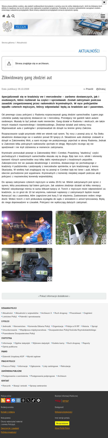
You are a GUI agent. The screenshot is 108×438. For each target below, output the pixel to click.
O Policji (5, 321)
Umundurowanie (10, 330)
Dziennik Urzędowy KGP (13, 356)
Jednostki (7, 326)
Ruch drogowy (61, 313)
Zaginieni (88, 313)
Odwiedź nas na (8, 400)
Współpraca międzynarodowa (33, 330)
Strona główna (8, 42)
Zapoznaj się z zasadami (10, 428)
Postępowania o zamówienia (15, 376)
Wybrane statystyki (41, 343)
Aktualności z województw (26, 313)
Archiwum (62, 376)
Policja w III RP (72, 326)
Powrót (89, 89)
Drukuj (102, 89)
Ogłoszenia (35, 366)
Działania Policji (9, 308)
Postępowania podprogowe (43, 376)
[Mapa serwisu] (8, 16)
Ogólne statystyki (22, 343)
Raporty (86, 343)
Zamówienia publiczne (11, 371)
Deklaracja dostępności (63, 411)
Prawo (4, 351)
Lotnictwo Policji (10, 316)
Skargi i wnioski (20, 386)
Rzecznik (7, 386)
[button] (103, 16)
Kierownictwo (19, 326)
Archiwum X (46, 313)
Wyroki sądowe (33, 356)
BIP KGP (66, 400)
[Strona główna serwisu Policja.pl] (3, 16)
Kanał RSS (3, 400)
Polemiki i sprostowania (29, 316)
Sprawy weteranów (38, 386)
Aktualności (22, 42)
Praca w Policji (8, 361)
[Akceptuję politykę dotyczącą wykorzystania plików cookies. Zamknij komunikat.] (104, 2)
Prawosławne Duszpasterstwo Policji (19, 333)
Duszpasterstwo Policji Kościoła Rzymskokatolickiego (72, 330)
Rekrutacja (65, 366)
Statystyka (6, 338)
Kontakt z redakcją (8, 411)
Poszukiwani (75, 313)
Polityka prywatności (8, 432)
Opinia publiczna (10, 347)
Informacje (7, 343)
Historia (85, 326)
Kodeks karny (58, 343)
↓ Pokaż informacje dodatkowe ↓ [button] (54, 296)
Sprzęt (94, 326)
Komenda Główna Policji (39, 326)
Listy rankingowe (50, 366)
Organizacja (58, 326)
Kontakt (5, 380)
